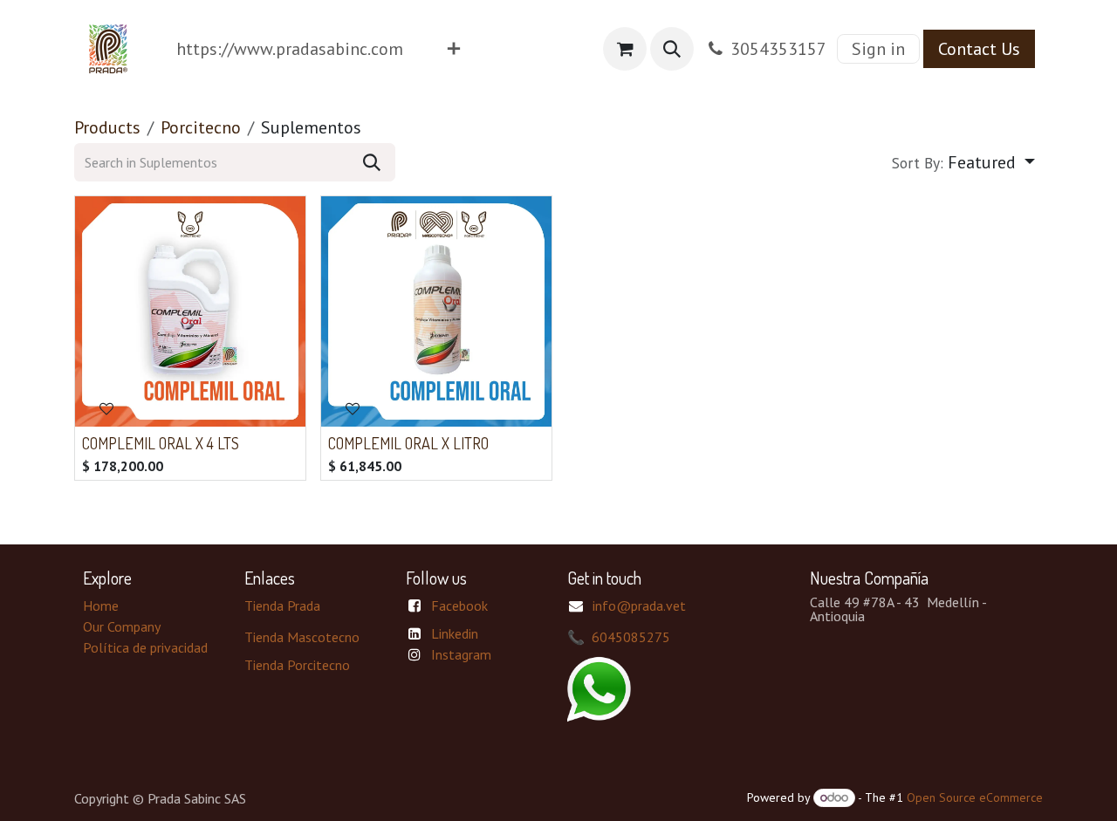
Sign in (878, 49)
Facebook (459, 605)
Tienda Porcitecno (297, 665)
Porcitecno (201, 127)
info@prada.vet (639, 605)
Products (107, 127)
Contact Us (979, 49)
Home (101, 605)
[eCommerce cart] (625, 49)
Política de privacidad (145, 647)
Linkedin (454, 633)
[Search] (371, 162)
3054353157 (778, 49)
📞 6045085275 (618, 637)
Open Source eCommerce (975, 797)
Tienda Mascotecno (302, 637)
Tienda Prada (282, 605)
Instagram (461, 654)
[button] (672, 49)
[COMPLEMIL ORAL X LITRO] (436, 311)
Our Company (122, 626)
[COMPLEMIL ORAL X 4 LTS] (190, 311)
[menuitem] (289, 49)
